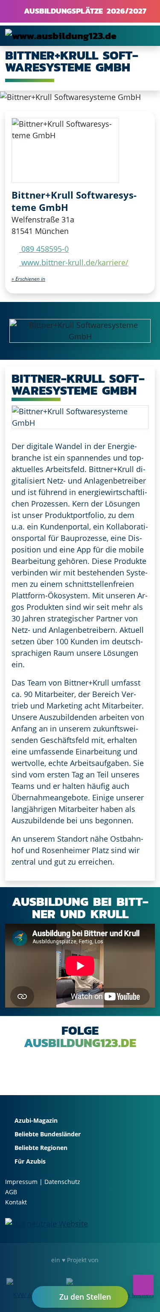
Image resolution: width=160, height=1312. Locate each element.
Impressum (21, 1182)
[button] (28, 278)
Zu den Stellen (84, 1297)
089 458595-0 (44, 249)
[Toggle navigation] (143, 36)
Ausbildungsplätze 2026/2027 (83, 11)
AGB (11, 1192)
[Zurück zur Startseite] (60, 35)
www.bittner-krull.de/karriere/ (73, 262)
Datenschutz (62, 1182)
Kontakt (16, 1202)
